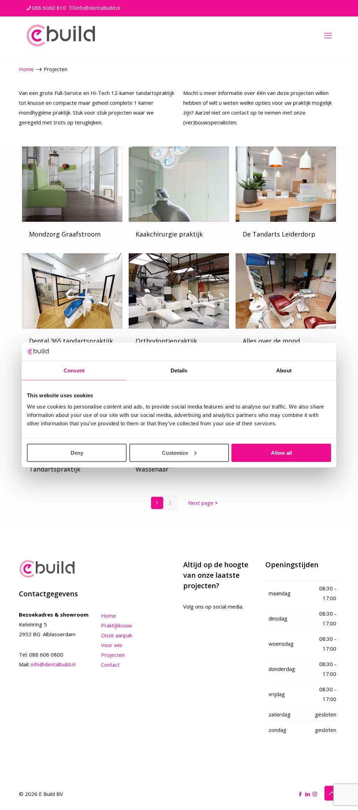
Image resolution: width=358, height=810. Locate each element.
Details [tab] (179, 370)
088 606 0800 (46, 654)
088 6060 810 (49, 7)
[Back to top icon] (331, 793)
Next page (201, 502)
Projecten (113, 654)
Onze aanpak (116, 635)
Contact (110, 664)
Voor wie (111, 644)
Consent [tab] (74, 370)
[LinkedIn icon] (319, 8)
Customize (175, 452)
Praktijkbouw (116, 625)
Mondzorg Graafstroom (65, 234)
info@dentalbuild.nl (98, 7)
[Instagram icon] (328, 8)
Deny (77, 452)
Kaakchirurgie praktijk (169, 234)
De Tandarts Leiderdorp (279, 234)
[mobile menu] (328, 35)
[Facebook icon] (310, 8)
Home (26, 69)
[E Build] (61, 34)
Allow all (281, 452)
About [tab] (284, 370)
